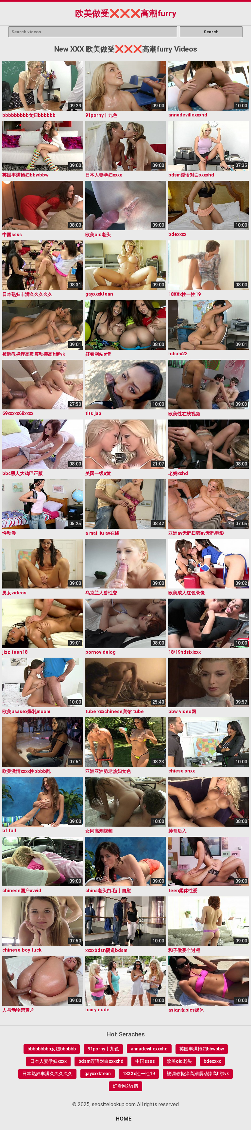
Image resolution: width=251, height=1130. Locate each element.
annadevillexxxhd (149, 1048)
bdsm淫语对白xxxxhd (101, 1061)
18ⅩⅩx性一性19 (139, 1073)
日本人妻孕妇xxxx (48, 1061)
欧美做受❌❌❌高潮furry (125, 13)
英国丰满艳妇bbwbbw (201, 1048)
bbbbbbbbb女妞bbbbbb (51, 1048)
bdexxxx (212, 1061)
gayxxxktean (97, 1073)
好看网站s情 (125, 1086)
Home (124, 1118)
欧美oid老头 (179, 1061)
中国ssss (145, 1061)
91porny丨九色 (103, 1048)
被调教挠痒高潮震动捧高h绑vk (198, 1073)
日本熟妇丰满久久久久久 (47, 1073)
